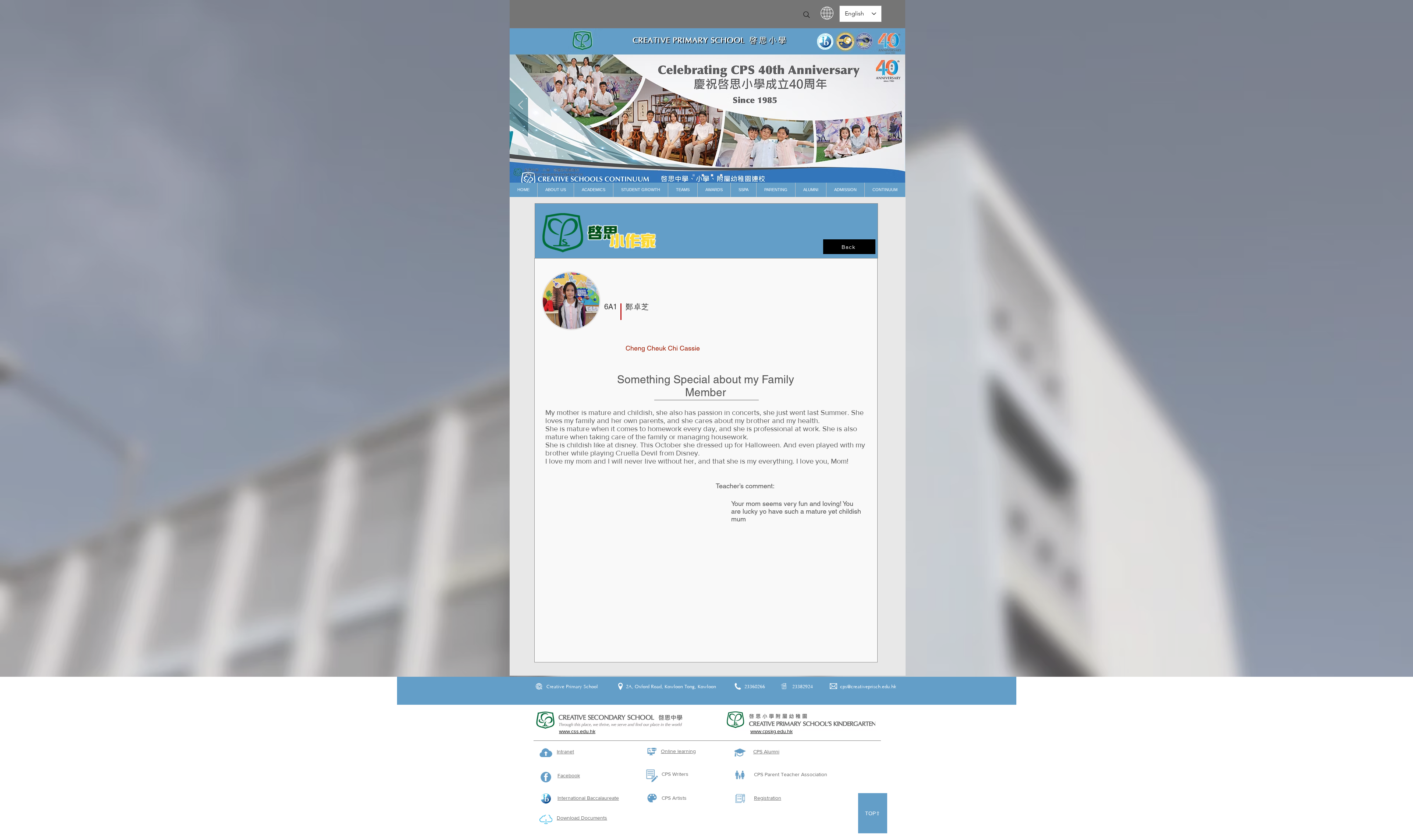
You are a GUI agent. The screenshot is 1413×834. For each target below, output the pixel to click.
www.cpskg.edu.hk (771, 731)
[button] (555, 190)
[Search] (806, 14)
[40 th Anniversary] (694, 175)
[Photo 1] (703, 175)
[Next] (894, 105)
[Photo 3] (721, 175)
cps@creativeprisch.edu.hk (868, 686)
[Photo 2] (712, 175)
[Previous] (520, 105)
